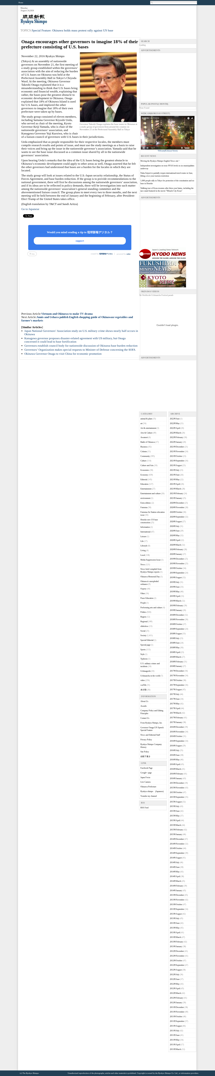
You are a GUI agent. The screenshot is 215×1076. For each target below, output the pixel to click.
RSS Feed (144, 807)
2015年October (176, 792)
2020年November (177, 507)
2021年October (176, 456)
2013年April (175, 932)
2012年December (177, 951)
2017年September (177, 685)
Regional (143, 621)
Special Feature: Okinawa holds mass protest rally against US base (72, 30)
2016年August (176, 745)
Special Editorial (146, 640)
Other (142, 593)
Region (143, 617)
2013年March (175, 937)
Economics (144, 470)
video (142, 680)
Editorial (143, 479)
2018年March (175, 657)
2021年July (174, 470)
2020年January (176, 554)
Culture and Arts (147, 465)
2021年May (175, 479)
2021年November (177, 451)
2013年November (177, 900)
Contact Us (144, 718)
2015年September (177, 797)
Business (144, 447)
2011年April (175, 1044)
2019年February (176, 605)
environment (145, 498)
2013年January (176, 946)
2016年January (176, 778)
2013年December (177, 895)
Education (144, 484)
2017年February (176, 717)
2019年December (177, 559)
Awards (143, 706)
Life (142, 541)
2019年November (177, 563)
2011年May (175, 1040)
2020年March (175, 545)
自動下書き (145, 756)
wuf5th (143, 685)
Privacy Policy (146, 739)
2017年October (176, 680)
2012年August (176, 970)
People (143, 603)
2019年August (176, 577)
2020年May (175, 535)
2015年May (175, 816)
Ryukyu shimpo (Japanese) (152, 791)
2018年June (175, 643)
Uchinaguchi (145, 671)
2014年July (174, 862)
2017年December (177, 671)
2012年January (176, 1002)
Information (145, 527)
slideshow (144, 626)
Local (142, 555)
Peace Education (146, 598)
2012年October (176, 960)
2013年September (177, 909)
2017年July (174, 694)
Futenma (143, 507)
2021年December (177, 447)
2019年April (175, 596)
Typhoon (143, 659)
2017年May (175, 703)
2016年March (175, 769)
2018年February (176, 661)
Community (145, 456)
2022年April (175, 428)
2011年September (177, 1021)
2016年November (177, 732)
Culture (143, 461)
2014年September (177, 853)
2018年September (177, 629)
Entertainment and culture (150, 493)
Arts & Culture (146, 433)
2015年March (175, 825)
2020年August (176, 521)
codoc (128, 254)
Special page (145, 645)
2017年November (177, 675)
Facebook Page (146, 768)
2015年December (177, 783)
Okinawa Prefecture (148, 786)
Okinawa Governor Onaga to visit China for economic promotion (63, 353)
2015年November (177, 788)
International (145, 532)
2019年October (176, 568)
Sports (143, 649)
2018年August (176, 633)
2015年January (176, 834)
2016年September (177, 741)
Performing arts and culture (151, 607)
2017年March (175, 713)
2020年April (175, 540)
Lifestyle (143, 546)
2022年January (176, 442)
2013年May (175, 928)
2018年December (177, 615)
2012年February (176, 998)
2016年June (175, 755)
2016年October (176, 736)
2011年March (175, 1049)
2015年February (176, 830)
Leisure (143, 536)
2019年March (175, 601)
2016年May (175, 759)
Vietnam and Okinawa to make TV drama (67, 313)
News (142, 564)
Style (142, 654)
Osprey (143, 589)
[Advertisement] (135, 15)
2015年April (175, 820)
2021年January (176, 498)
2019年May (175, 591)
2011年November (177, 1012)
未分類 (143, 690)
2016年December (177, 727)
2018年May (175, 647)
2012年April (175, 988)
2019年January (176, 610)
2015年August (176, 802)
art (141, 423)
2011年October (176, 1016)
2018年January (176, 666)
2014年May (175, 872)
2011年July (174, 1030)
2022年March (175, 433)
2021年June (175, 475)
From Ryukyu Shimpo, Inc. (151, 723)
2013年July (174, 918)
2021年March (175, 489)
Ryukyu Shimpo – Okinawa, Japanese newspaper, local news (45, 19)
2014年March (175, 881)
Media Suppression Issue (150, 560)
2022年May (175, 423)
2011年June (175, 1035)
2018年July (174, 638)
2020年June (175, 531)
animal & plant (146, 419)
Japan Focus (145, 777)
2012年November (177, 956)
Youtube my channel (148, 796)
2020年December (177, 503)
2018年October (176, 624)
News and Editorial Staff (150, 735)
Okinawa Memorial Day (150, 576)
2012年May (175, 984)
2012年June (175, 979)
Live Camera (145, 782)
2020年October (176, 512)
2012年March (175, 993)
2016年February (176, 774)
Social (142, 631)
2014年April (175, 876)
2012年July (174, 974)
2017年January (176, 722)
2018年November (177, 619)
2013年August (176, 914)
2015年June (175, 811)
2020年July (174, 526)
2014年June (175, 867)
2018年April (175, 652)
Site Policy (144, 752)
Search (152, 2)
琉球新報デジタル (106, 254)
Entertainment (145, 489)
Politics (143, 612)
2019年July (174, 582)
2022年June (175, 419)
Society (143, 635)
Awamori (144, 437)
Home (20, 3)
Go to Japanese (30, 209)
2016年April (175, 764)
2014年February (176, 886)
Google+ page (146, 773)
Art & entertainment (148, 428)
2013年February (176, 942)
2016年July (174, 750)
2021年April (175, 484)
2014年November (177, 844)
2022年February (176, 437)
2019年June (175, 587)
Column (143, 451)
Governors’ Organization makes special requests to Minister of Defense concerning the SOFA (79, 349)
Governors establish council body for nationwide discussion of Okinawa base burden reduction (81, 345)
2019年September (177, 573)
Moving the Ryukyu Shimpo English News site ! (159, 161)
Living (143, 550)
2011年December (177, 1007)
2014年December (177, 839)
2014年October (176, 848)
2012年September (177, 965)
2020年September (177, 517)
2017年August (176, 689)
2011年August (176, 1026)
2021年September (177, 461)
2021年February (176, 493)
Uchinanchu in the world (150, 676)
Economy (144, 475)
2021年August (176, 465)
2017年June (175, 699)
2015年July (174, 806)
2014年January (176, 890)
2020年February (176, 549)
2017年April (175, 708)
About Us (144, 701)
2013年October (176, 904)
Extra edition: (145, 503)
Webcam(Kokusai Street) (168, 151)
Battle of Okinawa (147, 442)
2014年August (176, 858)
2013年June (175, 923)
